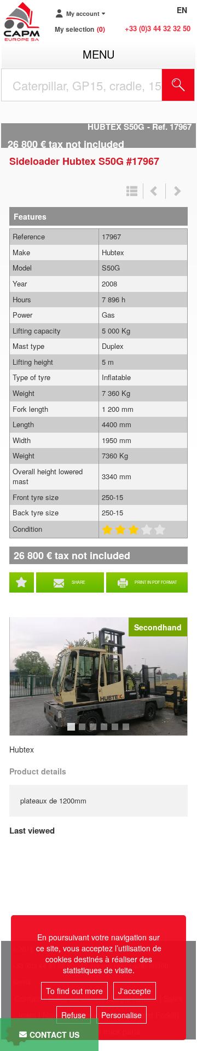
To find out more (74, 990)
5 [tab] (116, 731)
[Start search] (178, 84)
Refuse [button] (73, 1014)
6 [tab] (127, 731)
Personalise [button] (121, 1014)
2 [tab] (84, 731)
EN (182, 9)
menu (98, 54)
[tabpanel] (98, 676)
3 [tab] (94, 731)
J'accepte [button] (134, 990)
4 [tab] (105, 731)
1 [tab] (73, 731)
